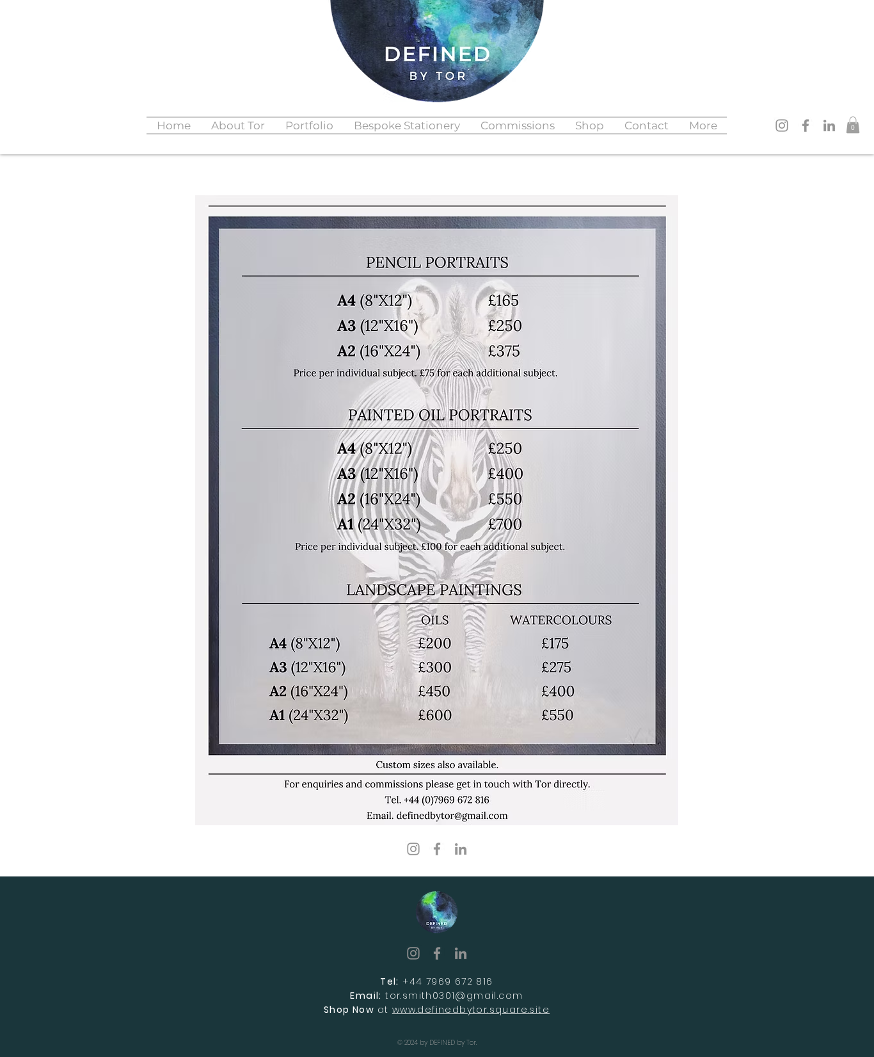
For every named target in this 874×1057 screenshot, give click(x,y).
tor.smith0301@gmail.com (454, 995)
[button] (309, 125)
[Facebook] (805, 125)
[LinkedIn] (829, 125)
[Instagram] (782, 125)
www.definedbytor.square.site (471, 1009)
